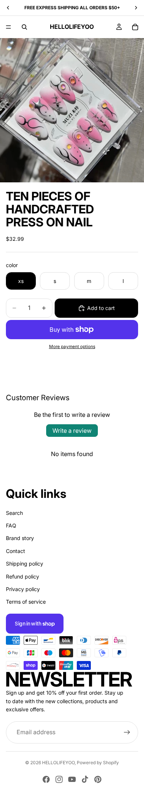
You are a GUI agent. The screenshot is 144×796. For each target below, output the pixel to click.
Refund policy (22, 576)
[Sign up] (127, 732)
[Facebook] (46, 779)
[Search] (24, 27)
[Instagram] (59, 779)
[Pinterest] (97, 779)
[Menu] (8, 27)
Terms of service (26, 601)
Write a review (72, 430)
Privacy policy (23, 589)
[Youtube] (72, 779)
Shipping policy (24, 563)
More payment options (72, 346)
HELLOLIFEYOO (58, 762)
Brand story (20, 538)
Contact (15, 551)
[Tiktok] (84, 779)
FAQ (11, 525)
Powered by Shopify (98, 762)
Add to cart (101, 308)
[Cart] (135, 27)
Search (14, 513)
